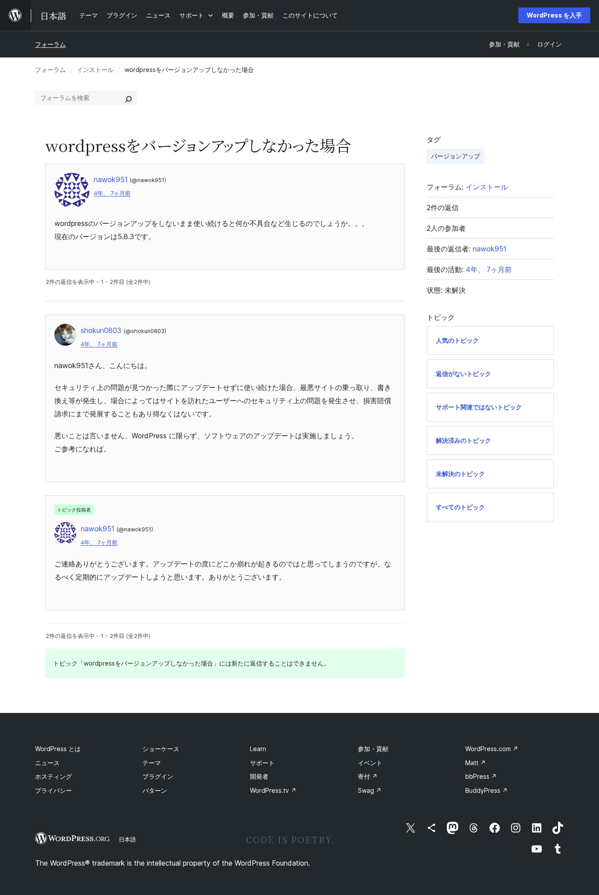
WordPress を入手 (554, 15)
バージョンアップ (455, 156)
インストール (95, 69)
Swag (370, 790)
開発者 (259, 776)
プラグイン (158, 776)
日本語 (127, 839)
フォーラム (50, 44)
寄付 (368, 776)
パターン (155, 790)
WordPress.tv (273, 790)
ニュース (47, 762)
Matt (475, 762)
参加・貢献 (373, 748)
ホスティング (53, 776)
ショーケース (161, 748)
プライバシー (53, 790)
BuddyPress (486, 790)
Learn (258, 748)
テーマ (152, 762)
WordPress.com (491, 748)
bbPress (481, 776)
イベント (370, 762)
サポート (262, 762)
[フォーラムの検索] (128, 98)
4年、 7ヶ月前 (112, 193)
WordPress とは (58, 748)
